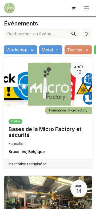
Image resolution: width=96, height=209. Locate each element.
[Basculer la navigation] (86, 8)
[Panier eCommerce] (73, 8)
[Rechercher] (73, 34)
